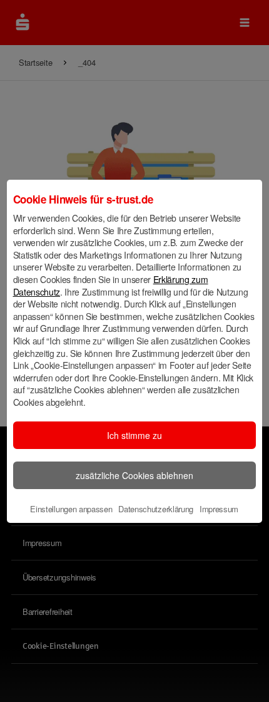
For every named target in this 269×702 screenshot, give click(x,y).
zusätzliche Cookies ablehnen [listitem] (134, 475)
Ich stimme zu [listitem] (134, 435)
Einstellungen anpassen (71, 509)
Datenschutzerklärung (155, 509)
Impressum (219, 509)
